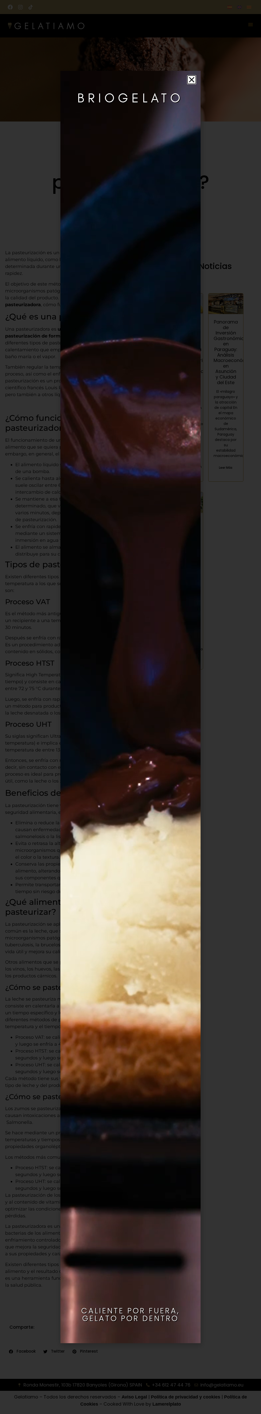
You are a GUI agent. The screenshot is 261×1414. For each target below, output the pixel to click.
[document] (130, 707)
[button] (191, 80)
